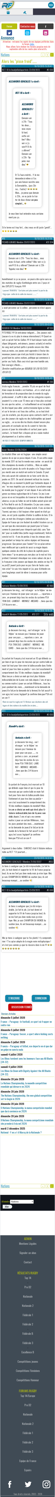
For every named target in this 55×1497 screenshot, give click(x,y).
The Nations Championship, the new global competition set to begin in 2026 (26, 1095)
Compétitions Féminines (28, 1370)
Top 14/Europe (27, 1395)
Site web (48, 614)
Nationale (28, 1296)
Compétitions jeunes (27, 1361)
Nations (5, 55)
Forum (9, 26)
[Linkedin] (45, 32)
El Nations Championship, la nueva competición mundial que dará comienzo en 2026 (26, 1107)
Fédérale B (27, 1333)
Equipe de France (27, 1460)
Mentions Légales (27, 1243)
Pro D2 (27, 1287)
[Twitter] (9, 32)
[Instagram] (27, 32)
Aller (7, 1206)
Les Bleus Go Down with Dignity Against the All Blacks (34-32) (26, 1070)
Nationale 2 (28, 1305)
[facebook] (10, 1483)
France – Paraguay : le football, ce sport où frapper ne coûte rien (26, 1021)
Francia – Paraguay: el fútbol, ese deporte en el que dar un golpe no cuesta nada (27, 1045)
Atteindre (5, 1201)
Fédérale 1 (28, 1315)
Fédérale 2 (28, 1324)
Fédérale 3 (28, 1343)
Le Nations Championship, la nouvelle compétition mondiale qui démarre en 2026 (24, 1082)
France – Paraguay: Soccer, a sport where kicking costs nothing (27, 1033)
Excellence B (27, 1352)
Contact (28, 1262)
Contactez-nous (27, 26)
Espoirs (27, 1470)
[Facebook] (46, 26)
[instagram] (46, 1483)
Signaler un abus (27, 1252)
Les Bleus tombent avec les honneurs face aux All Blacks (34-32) (27, 1058)
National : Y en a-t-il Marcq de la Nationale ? (21, 1130)
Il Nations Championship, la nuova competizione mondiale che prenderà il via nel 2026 (27, 1119)
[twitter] (28, 1483)
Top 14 (27, 1277)
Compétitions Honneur (28, 1380)
